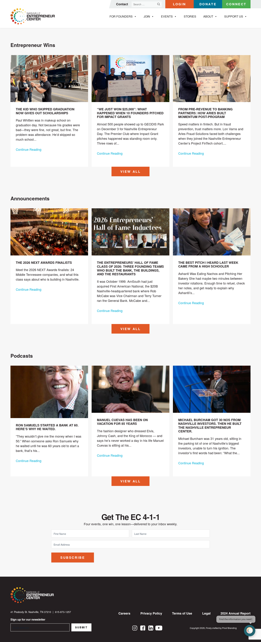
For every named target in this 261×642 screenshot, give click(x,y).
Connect (236, 4)
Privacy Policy (151, 613)
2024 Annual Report (236, 613)
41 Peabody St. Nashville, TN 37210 (30, 612)
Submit (81, 627)
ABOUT (208, 16)
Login (179, 4)
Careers (124, 613)
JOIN (147, 16)
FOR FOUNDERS (121, 16)
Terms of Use (182, 613)
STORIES (190, 16)
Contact (122, 4)
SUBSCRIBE (72, 557)
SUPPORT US (233, 16)
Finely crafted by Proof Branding (221, 627)
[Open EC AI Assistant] (249, 630)
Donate (208, 4)
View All (130, 171)
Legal (206, 613)
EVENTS (167, 16)
